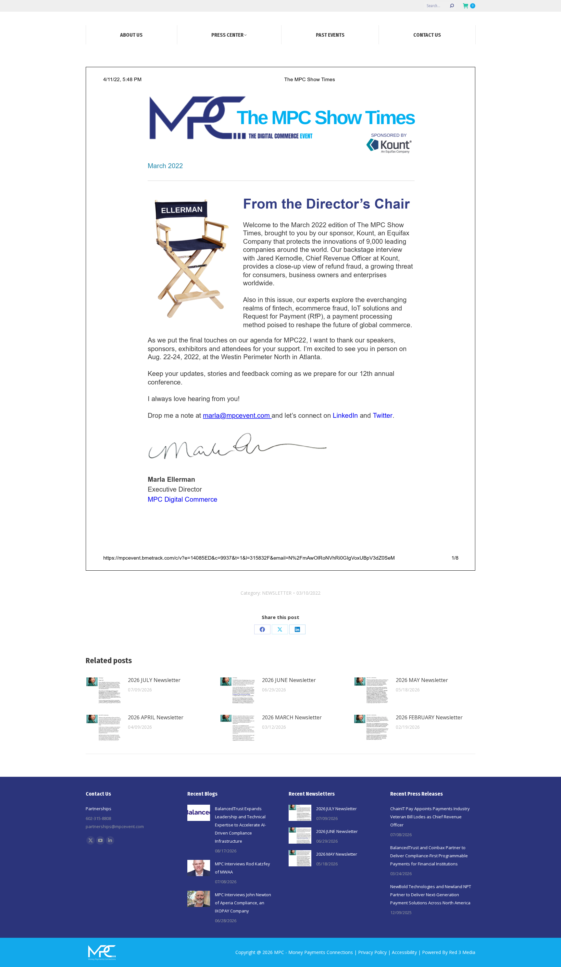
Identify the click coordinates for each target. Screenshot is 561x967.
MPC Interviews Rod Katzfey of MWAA (242, 868)
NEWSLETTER (277, 593)
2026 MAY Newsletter (422, 680)
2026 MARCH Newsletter (292, 717)
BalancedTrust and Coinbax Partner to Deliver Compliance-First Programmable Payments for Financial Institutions (429, 856)
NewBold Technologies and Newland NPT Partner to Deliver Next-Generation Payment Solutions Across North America (430, 895)
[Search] (452, 6)
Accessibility (404, 952)
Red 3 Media (462, 952)
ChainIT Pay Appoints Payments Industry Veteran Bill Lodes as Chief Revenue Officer (430, 817)
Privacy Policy (372, 952)
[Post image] (103, 690)
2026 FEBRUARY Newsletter (429, 717)
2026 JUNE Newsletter (289, 680)
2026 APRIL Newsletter (155, 717)
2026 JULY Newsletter (154, 680)
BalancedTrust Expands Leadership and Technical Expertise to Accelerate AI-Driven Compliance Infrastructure (240, 825)
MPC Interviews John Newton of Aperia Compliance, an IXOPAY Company (243, 903)
